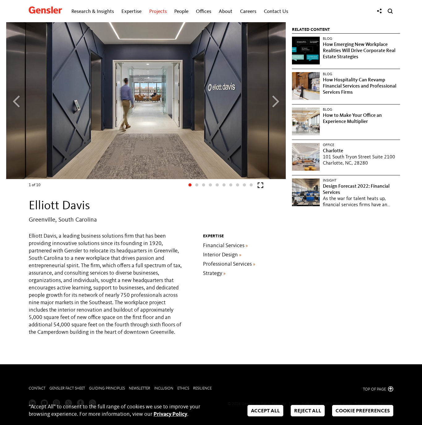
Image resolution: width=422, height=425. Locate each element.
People (181, 11)
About (225, 11)
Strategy (214, 273)
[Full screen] (260, 186)
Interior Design (222, 255)
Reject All (307, 411)
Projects (158, 11)
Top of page (375, 389)
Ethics (183, 388)
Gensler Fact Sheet (67, 388)
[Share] (379, 11)
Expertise (131, 11)
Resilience (202, 388)
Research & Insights (92, 11)
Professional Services (229, 264)
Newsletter (139, 388)
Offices (203, 11)
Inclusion (163, 388)
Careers (248, 11)
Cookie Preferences (362, 411)
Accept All (265, 411)
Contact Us (276, 11)
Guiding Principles (107, 388)
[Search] (390, 11)
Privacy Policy (170, 414)
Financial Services (225, 245)
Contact (37, 388)
